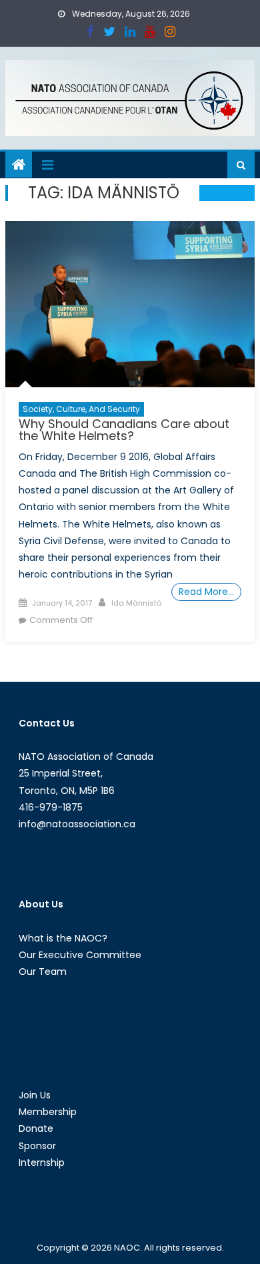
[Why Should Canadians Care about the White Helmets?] (130, 304)
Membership (48, 1111)
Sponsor (37, 1145)
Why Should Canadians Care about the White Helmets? (124, 429)
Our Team (43, 971)
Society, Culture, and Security (81, 409)
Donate (36, 1128)
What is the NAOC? (63, 938)
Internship (42, 1162)
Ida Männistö (136, 603)
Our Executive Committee (80, 955)
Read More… (206, 591)
